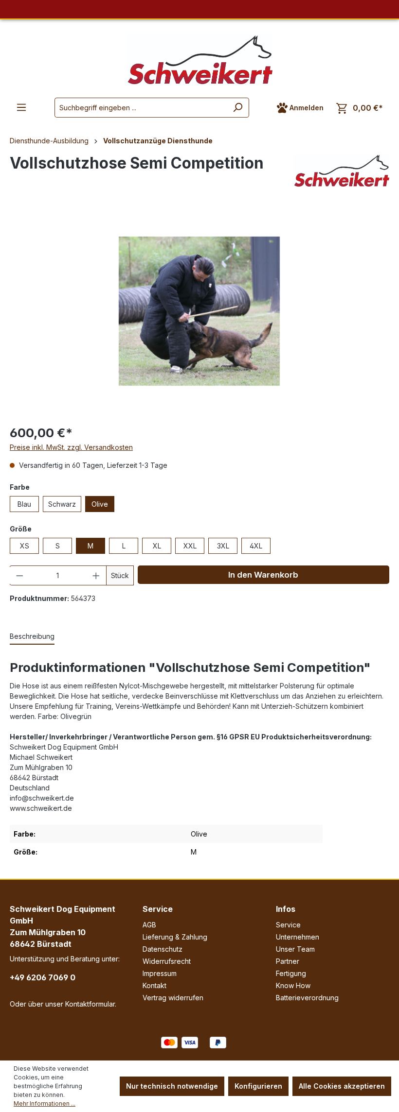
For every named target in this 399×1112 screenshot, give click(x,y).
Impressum (160, 973)
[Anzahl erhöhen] (96, 575)
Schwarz (62, 504)
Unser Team (295, 949)
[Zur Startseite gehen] (199, 60)
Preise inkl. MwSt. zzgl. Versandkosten (71, 447)
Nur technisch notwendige (172, 1086)
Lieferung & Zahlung (175, 937)
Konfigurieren (258, 1086)
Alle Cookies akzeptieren (342, 1086)
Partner (287, 961)
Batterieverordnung (307, 997)
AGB (149, 925)
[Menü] (21, 107)
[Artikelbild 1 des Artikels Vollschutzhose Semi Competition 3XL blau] (199, 311)
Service (158, 909)
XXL (190, 546)
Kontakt (154, 985)
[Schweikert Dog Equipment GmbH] (341, 171)
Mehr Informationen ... (44, 1103)
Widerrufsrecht (167, 961)
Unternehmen (297, 937)
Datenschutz (162, 949)
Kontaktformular (90, 1004)
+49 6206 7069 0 (42, 977)
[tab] (32, 637)
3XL (223, 546)
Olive (99, 504)
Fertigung (291, 973)
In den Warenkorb (263, 575)
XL (157, 546)
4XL (256, 546)
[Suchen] (237, 108)
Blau (24, 504)
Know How (293, 985)
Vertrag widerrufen (173, 997)
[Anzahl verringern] (19, 575)
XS (24, 546)
